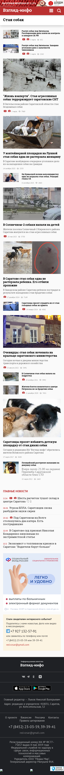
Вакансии (26, 717)
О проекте (11, 717)
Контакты (53, 717)
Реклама (40, 717)
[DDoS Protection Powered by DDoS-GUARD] (57, 770)
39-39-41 (37, 640)
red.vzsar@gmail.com (17, 644)
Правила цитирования (32, 720)
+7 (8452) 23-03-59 (16, 640)
